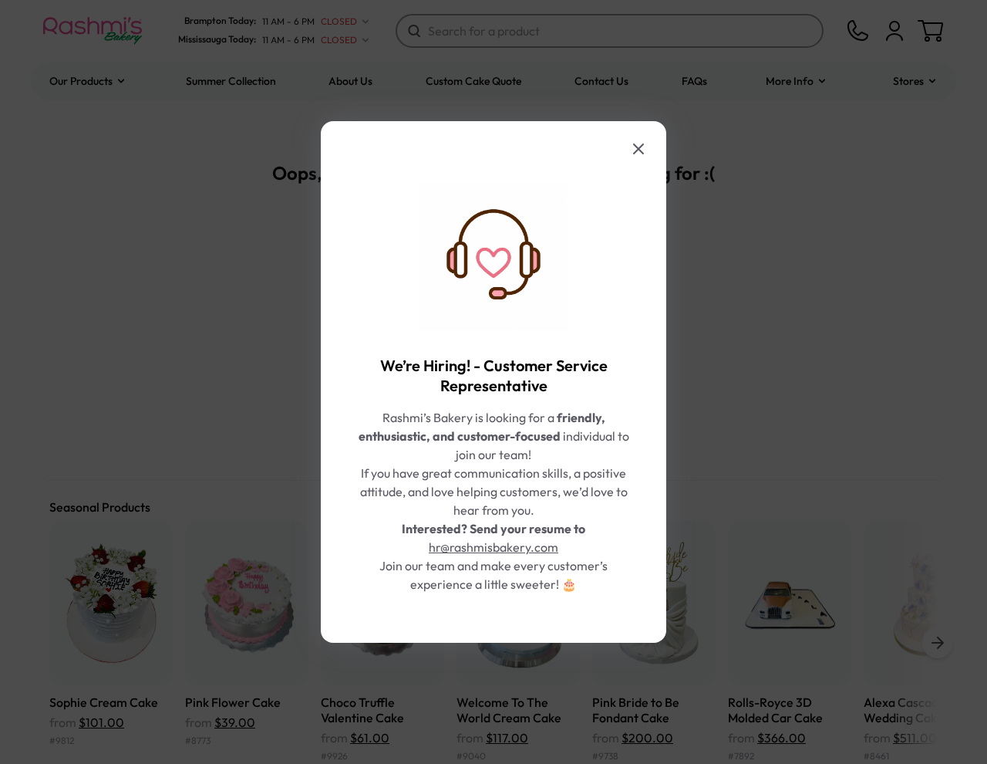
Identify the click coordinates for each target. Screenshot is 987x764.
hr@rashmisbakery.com (493, 547)
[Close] (638, 149)
